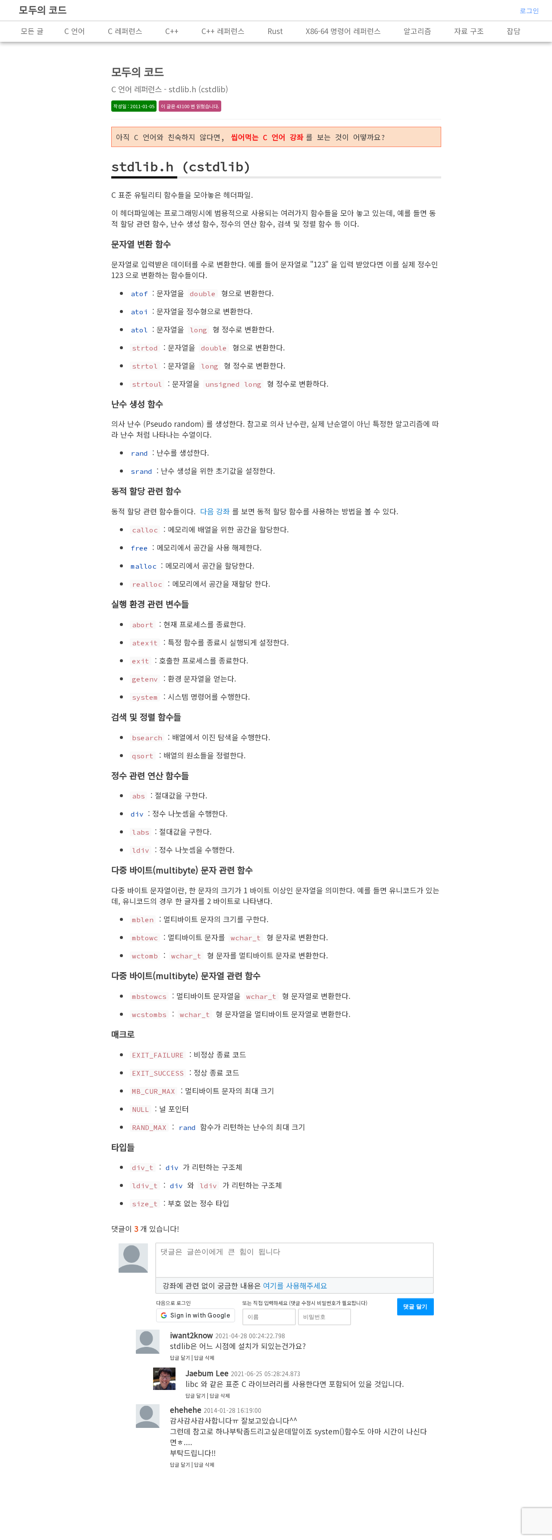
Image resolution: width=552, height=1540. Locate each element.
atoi (139, 311)
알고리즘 (417, 30)
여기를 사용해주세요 (295, 1285)
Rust (275, 30)
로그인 (529, 10)
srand (141, 471)
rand (139, 453)
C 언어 (74, 30)
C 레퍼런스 (125, 30)
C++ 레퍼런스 (223, 30)
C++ (172, 30)
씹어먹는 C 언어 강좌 (267, 137)
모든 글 (32, 30)
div (137, 814)
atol (139, 330)
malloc (144, 566)
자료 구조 (469, 30)
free (139, 548)
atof (139, 293)
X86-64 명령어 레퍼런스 (343, 30)
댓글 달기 (415, 1306)
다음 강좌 (215, 511)
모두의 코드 (43, 9)
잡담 (514, 30)
